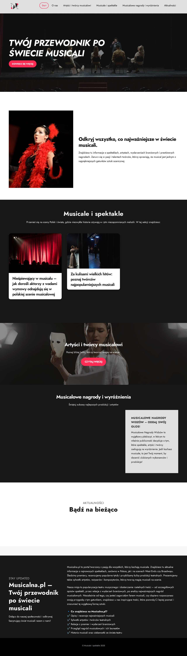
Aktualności (170, 5)
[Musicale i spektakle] (14, 7)
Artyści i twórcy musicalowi (77, 5)
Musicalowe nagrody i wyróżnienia (141, 5)
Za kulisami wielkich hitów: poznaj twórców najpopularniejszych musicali (92, 279)
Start (44, 5)
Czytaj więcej (93, 361)
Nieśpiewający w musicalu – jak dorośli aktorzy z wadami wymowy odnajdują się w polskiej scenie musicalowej (34, 286)
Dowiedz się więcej (22, 63)
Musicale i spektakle (106, 5)
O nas (55, 5)
